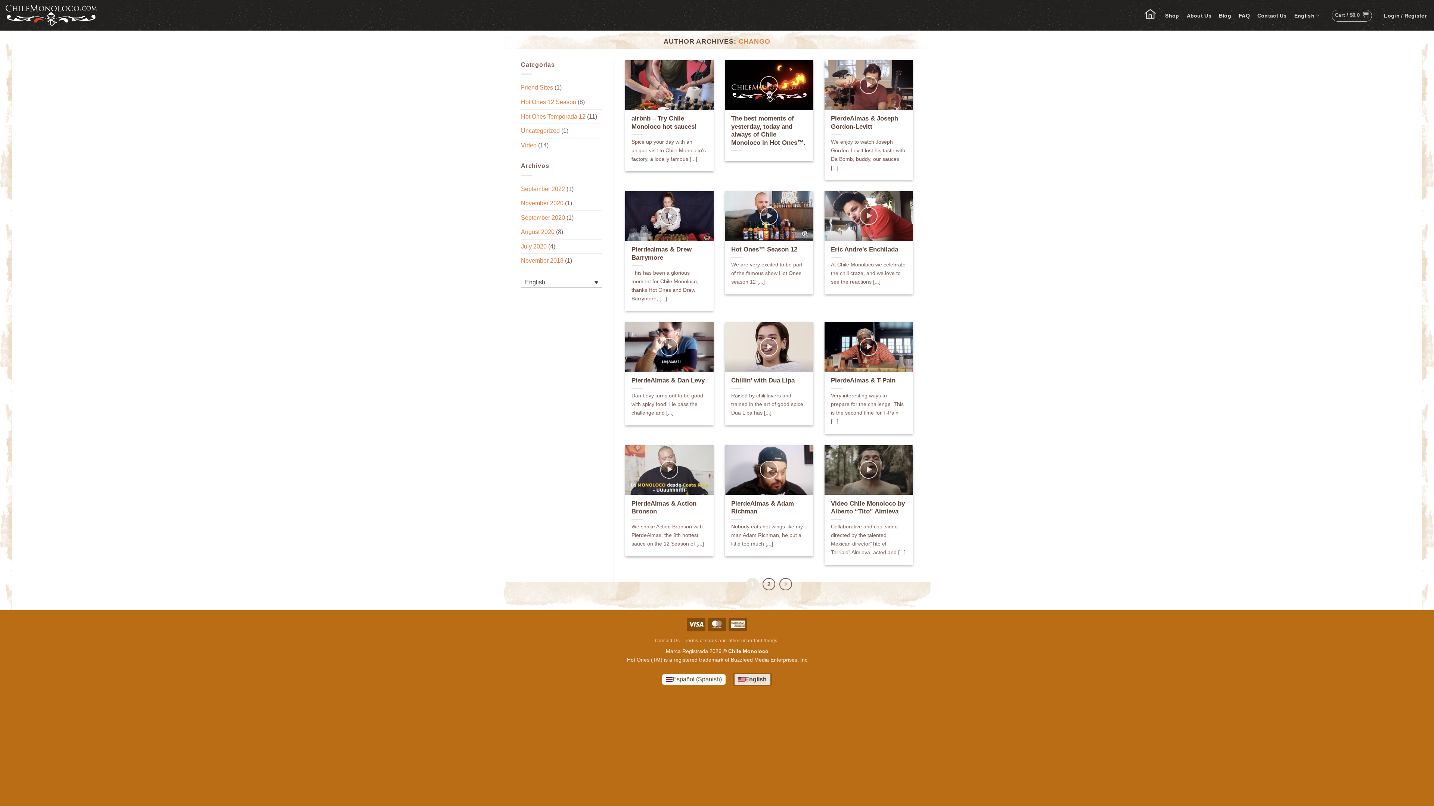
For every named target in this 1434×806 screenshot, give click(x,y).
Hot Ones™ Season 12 (764, 249)
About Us (1199, 16)
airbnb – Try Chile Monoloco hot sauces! (664, 122)
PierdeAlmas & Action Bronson (663, 507)
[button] (1405, 15)
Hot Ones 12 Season (548, 102)
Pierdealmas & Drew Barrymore (661, 253)
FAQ (1244, 16)
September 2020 (543, 218)
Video (529, 145)
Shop (1172, 16)
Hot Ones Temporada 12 (553, 116)
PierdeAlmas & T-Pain (863, 380)
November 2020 (542, 203)
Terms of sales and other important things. (732, 640)
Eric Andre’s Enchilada (864, 249)
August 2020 (538, 232)
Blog (1225, 16)
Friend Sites (537, 87)
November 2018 (542, 260)
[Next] (785, 584)
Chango (755, 41)
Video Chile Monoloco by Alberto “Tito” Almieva (868, 507)
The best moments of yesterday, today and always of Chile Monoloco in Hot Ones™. (768, 130)
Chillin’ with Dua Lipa (763, 380)
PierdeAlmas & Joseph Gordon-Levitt (864, 122)
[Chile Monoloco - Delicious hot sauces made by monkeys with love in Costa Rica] (51, 15)
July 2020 (534, 246)
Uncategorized (540, 131)
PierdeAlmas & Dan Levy (668, 380)
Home (1153, 16)
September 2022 (543, 189)
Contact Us (1272, 16)
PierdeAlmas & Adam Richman (762, 507)
